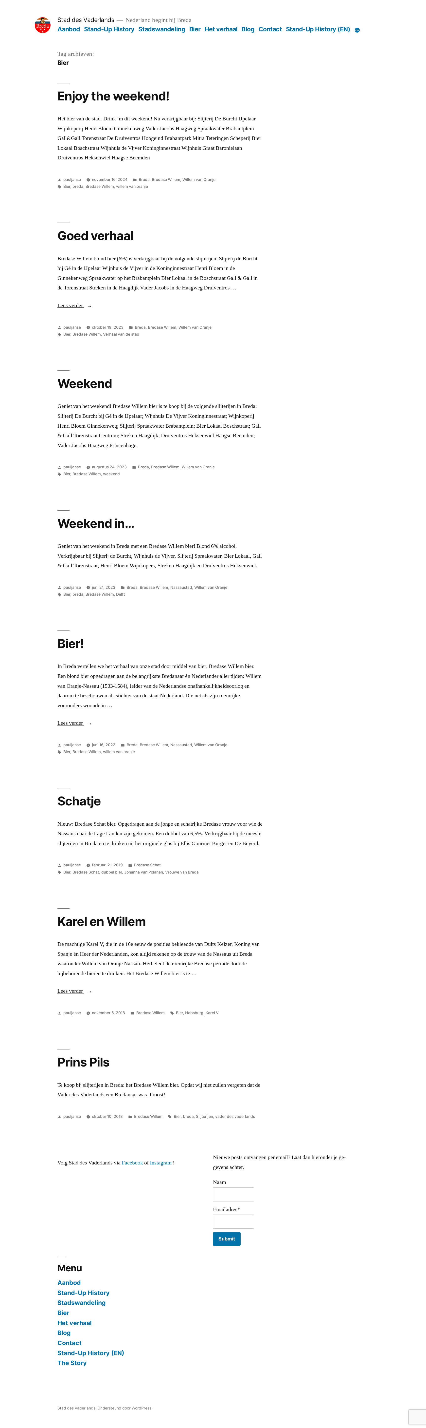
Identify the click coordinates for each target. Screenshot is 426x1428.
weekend (111, 474)
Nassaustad (181, 587)
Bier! (70, 643)
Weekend (84, 383)
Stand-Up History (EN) (318, 29)
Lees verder (74, 305)
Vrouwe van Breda (182, 872)
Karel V (212, 1012)
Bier (195, 29)
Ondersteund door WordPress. (124, 1408)
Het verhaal (221, 29)
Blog (248, 29)
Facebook (132, 1162)
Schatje (79, 801)
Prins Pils (83, 1062)
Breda (144, 179)
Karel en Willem (101, 921)
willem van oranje (132, 186)
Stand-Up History (109, 29)
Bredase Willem (166, 179)
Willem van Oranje (198, 179)
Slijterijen (204, 1116)
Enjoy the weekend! (113, 96)
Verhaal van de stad (121, 334)
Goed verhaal (95, 235)
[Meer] (357, 30)
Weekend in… (95, 523)
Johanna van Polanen (143, 872)
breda (77, 186)
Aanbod (68, 29)
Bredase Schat (147, 865)
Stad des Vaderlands (85, 19)
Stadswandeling (162, 29)
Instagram (161, 1162)
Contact (270, 29)
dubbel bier (111, 872)
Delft (120, 594)
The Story (72, 1363)
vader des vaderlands (235, 1116)
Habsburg (194, 1012)
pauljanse (72, 179)
